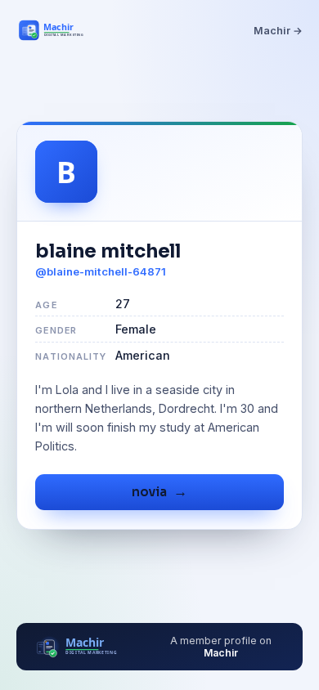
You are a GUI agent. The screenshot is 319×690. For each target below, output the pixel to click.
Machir (221, 653)
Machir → (278, 31)
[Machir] (60, 30)
